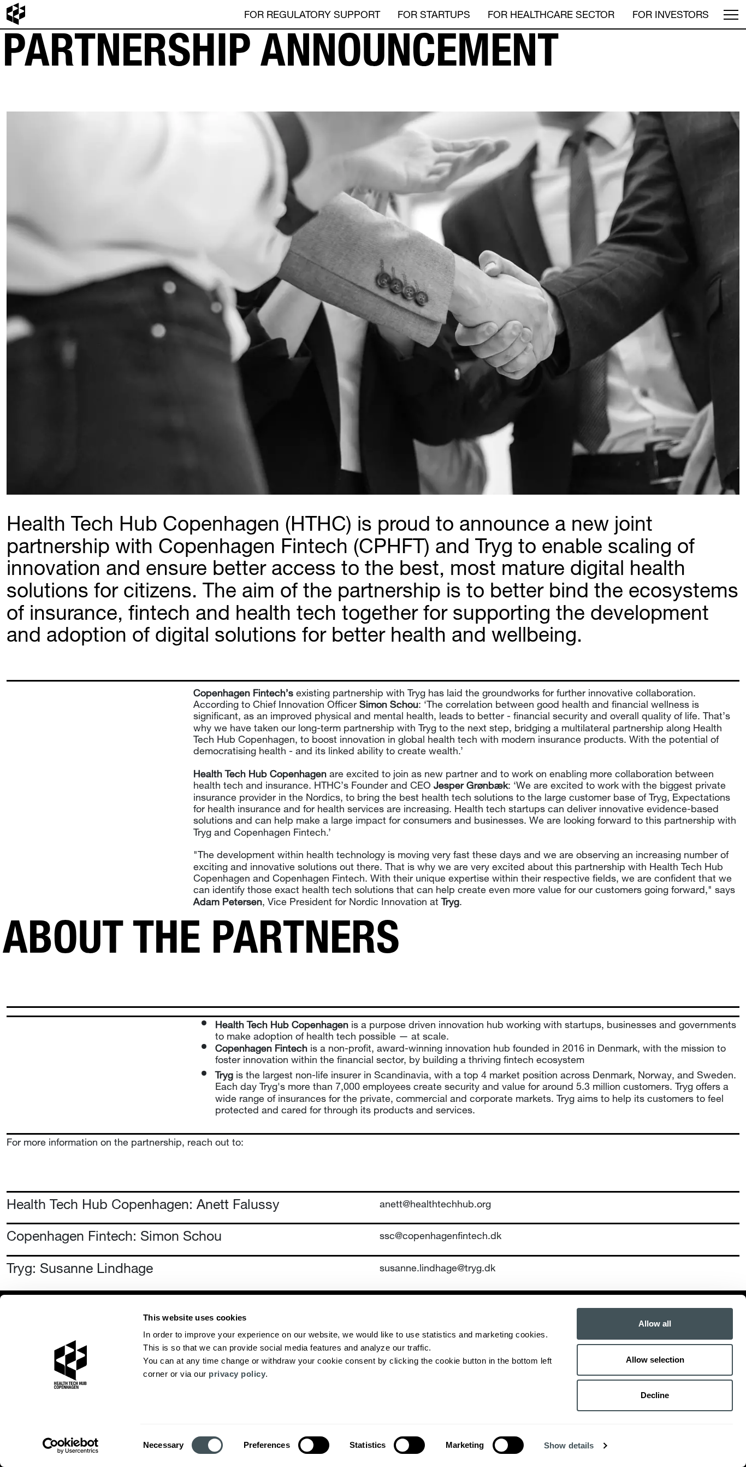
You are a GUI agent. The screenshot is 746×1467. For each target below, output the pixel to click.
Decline (655, 1395)
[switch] (313, 1445)
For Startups (434, 12)
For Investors (670, 12)
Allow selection (655, 1359)
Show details (569, 1445)
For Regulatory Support (312, 12)
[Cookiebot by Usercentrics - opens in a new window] (71, 1445)
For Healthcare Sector (551, 12)
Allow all (654, 1323)
